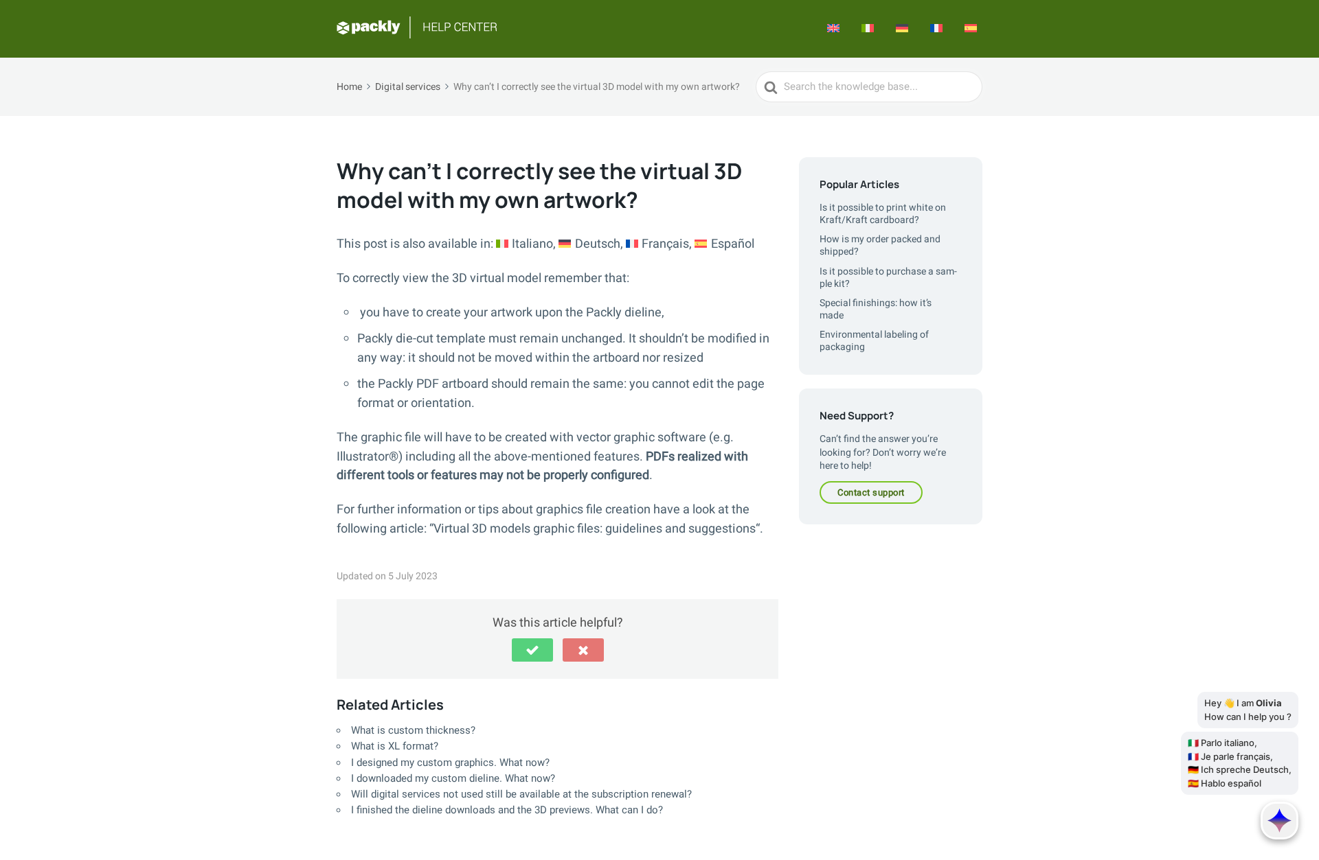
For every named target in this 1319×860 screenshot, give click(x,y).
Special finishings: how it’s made (876, 309)
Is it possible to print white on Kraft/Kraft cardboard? (883, 213)
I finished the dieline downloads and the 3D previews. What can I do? (507, 809)
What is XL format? (394, 746)
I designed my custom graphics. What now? (450, 762)
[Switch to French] (936, 29)
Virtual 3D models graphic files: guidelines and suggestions (594, 529)
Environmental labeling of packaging (874, 340)
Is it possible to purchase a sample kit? (888, 277)
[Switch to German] (902, 29)
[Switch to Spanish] (970, 29)
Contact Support (871, 492)
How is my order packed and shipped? (880, 245)
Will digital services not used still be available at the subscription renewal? (521, 794)
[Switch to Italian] (867, 29)
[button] (532, 650)
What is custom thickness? (413, 730)
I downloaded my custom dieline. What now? (453, 778)
